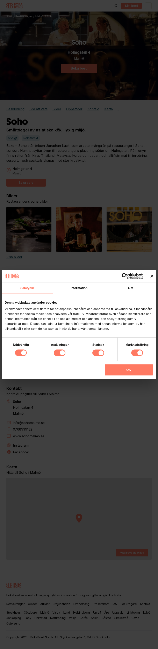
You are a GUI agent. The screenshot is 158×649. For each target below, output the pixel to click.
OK (128, 370)
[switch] (59, 352)
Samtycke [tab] (27, 288)
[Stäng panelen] (151, 276)
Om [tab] (130, 288)
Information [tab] (79, 288)
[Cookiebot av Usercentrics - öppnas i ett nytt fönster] (125, 276)
